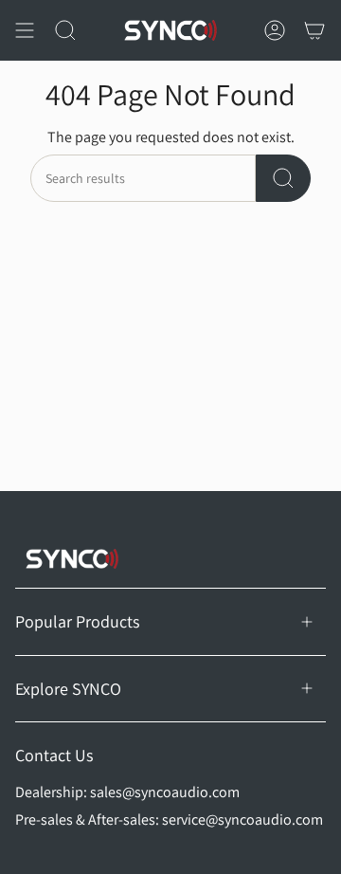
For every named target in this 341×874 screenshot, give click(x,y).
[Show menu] (25, 30)
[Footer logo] (72, 559)
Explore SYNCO (68, 689)
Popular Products (77, 621)
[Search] (283, 178)
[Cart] (314, 30)
